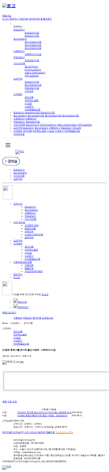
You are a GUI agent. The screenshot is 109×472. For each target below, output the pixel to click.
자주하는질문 (31, 250)
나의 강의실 (19, 222)
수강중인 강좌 (32, 225)
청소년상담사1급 (33, 42)
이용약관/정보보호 (22, 262)
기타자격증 (19, 176)
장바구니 (14, 19)
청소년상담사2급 (33, 45)
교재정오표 (47, 318)
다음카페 (23, 19)
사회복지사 (19, 51)
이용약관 (29, 265)
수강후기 (29, 106)
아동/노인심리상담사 (35, 72)
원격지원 (36, 318)
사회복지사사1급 (33, 54)
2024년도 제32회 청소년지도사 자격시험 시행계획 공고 (44, 412)
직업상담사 (19, 57)
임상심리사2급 (32, 36)
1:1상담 (28, 103)
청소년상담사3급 (33, 48)
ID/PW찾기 (23, 307)
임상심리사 (19, 29)
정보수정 (22, 302)
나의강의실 (19, 134)
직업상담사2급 (32, 60)
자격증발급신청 (32, 109)
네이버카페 (34, 19)
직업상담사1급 (32, 88)
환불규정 (29, 268)
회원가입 (6, 16)
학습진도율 (30, 228)
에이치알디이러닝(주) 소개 (15, 432)
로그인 (16, 277)
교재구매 (17, 79)
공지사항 (29, 97)
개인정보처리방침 (33, 271)
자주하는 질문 (32, 100)
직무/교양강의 (85, 125)
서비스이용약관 (37, 432)
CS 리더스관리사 (33, 69)
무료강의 (27, 318)
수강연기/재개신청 (34, 234)
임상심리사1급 (32, 33)
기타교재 (29, 91)
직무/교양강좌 (32, 75)
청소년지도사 (31, 66)
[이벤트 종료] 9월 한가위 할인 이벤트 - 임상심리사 (42, 415)
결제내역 (29, 237)
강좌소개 (17, 204)
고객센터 (17, 94)
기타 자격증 (19, 63)
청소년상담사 (20, 39)
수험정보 (17, 318)
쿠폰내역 (29, 231)
